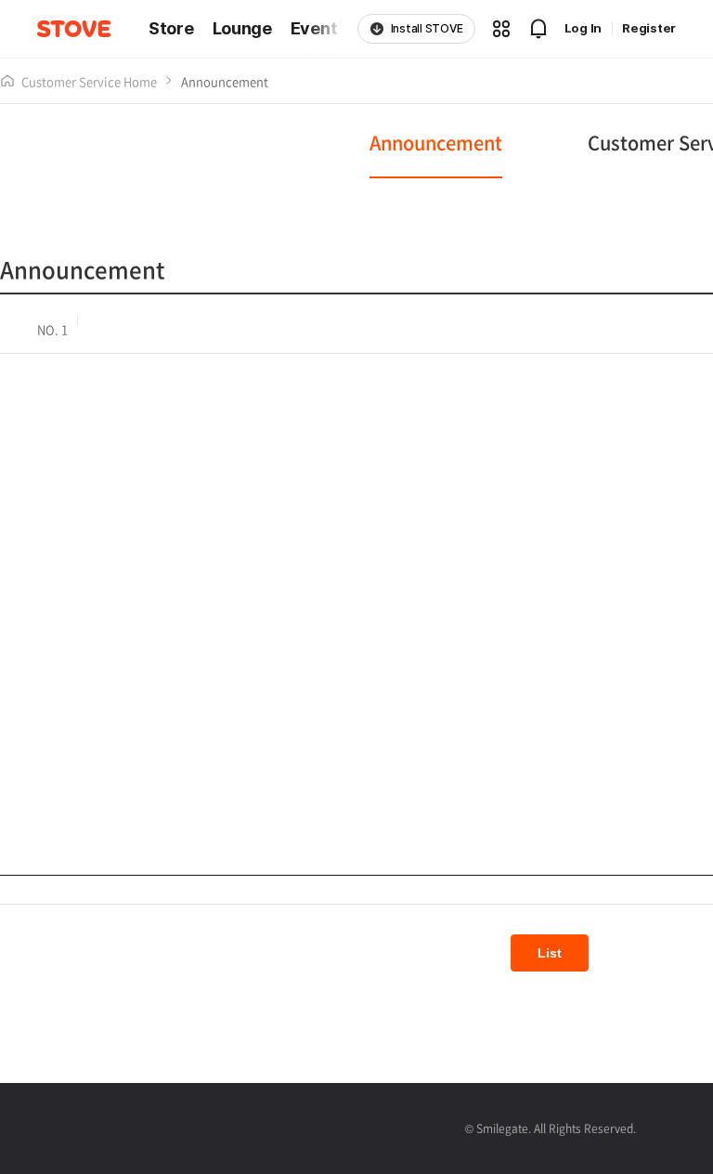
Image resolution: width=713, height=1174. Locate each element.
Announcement (224, 81)
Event (314, 29)
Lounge (242, 29)
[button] (501, 29)
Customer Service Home (89, 81)
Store (171, 29)
